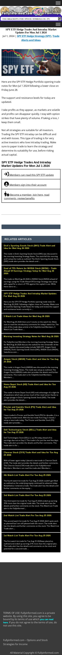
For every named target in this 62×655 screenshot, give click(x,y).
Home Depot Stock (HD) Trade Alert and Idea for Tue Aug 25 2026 (30, 385)
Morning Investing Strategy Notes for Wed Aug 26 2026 (31, 336)
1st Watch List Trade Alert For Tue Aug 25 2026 (27, 535)
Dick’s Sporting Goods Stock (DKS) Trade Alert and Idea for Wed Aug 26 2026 (29, 247)
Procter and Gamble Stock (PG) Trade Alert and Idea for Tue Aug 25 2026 (30, 408)
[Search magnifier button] (59, 18)
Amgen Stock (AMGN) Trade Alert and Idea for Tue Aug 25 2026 (31, 360)
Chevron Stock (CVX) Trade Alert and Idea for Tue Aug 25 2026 (31, 453)
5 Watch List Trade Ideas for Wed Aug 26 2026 (27, 316)
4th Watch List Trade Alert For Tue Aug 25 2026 (27, 475)
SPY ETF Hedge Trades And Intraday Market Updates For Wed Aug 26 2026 (30, 294)
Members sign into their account (27, 185)
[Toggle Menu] (58, 3)
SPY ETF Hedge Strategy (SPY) (34, 36)
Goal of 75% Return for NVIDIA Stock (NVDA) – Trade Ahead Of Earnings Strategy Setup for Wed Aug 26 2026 (30, 271)
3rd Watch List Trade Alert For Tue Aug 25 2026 (27, 495)
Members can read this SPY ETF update (31, 175)
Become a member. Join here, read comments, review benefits (26, 196)
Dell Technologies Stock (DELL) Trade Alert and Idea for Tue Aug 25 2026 (30, 431)
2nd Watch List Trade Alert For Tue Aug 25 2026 (27, 515)
